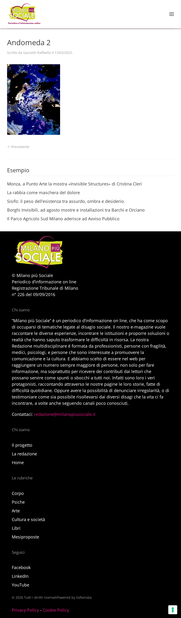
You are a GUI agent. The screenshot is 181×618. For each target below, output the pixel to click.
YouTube (20, 585)
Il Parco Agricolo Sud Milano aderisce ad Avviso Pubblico (63, 218)
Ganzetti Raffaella (37, 52)
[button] (171, 14)
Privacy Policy (25, 610)
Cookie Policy (56, 610)
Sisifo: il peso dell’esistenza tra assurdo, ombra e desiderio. (66, 201)
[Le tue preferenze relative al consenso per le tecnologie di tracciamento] (172, 609)
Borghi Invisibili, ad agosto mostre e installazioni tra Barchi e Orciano (76, 210)
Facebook (21, 567)
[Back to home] (24, 14)
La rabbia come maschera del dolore (43, 192)
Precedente (20, 146)
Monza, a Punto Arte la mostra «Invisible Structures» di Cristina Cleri (74, 184)
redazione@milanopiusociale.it (64, 414)
